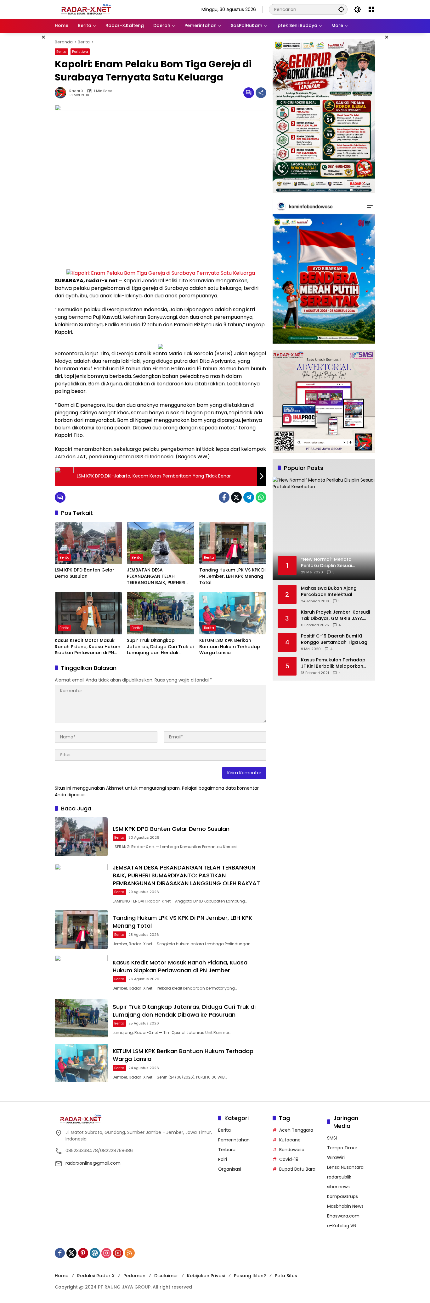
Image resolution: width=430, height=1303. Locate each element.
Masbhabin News (345, 1206)
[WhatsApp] (261, 497)
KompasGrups (342, 1196)
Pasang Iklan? (250, 1276)
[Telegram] (248, 497)
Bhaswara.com (343, 1216)
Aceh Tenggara (296, 1130)
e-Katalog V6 (341, 1226)
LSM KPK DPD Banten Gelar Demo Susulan (84, 573)
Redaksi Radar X (96, 1276)
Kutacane (290, 1140)
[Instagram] (106, 1253)
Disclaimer (166, 1276)
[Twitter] (236, 497)
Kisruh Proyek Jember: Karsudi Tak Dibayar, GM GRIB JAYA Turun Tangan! (335, 615)
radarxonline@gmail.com (93, 1163)
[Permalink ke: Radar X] (62, 92)
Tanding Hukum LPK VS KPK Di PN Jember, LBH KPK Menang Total (232, 576)
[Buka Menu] (371, 9)
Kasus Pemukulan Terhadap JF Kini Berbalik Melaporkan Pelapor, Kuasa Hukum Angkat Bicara (333, 663)
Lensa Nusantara (345, 1167)
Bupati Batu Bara (297, 1169)
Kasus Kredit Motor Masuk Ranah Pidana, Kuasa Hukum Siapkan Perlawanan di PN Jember (87, 647)
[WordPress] (95, 1253)
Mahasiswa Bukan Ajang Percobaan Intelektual (329, 591)
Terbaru (226, 1149)
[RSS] (130, 1253)
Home (61, 1276)
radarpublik (339, 1177)
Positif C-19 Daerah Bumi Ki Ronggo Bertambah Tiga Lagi (334, 639)
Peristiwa (80, 51)
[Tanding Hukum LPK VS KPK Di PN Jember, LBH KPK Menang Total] (232, 543)
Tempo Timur (342, 1148)
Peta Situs (286, 1276)
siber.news (338, 1187)
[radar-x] (86, 9)
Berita (61, 51)
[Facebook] (224, 497)
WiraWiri (336, 1157)
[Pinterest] (83, 1253)
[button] (341, 9)
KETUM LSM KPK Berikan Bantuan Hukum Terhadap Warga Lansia (229, 647)
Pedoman (134, 1276)
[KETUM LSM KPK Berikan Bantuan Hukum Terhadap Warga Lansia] (232, 613)
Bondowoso (291, 1149)
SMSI (332, 1138)
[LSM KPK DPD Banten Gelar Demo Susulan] (88, 543)
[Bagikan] (261, 92)
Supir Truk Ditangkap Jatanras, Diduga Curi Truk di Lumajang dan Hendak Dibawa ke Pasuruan (160, 647)
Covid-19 (288, 1159)
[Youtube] (118, 1253)
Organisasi (229, 1169)
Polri (222, 1159)
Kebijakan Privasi (206, 1276)
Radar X (76, 91)
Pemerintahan (234, 1140)
